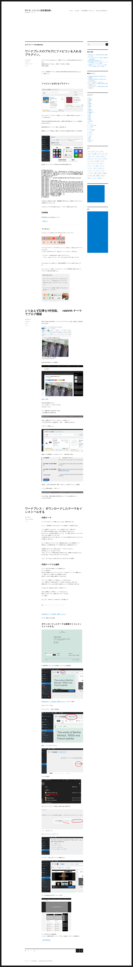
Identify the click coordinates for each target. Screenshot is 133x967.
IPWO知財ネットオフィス (87, 10)
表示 (91, 175)
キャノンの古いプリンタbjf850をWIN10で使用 (98, 83)
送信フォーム (91, 139)
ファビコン (31, 63)
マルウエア (90, 134)
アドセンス (90, 124)
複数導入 (98, 175)
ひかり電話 (96, 161)
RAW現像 (94, 153)
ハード (89, 128)
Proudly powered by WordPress (46, 961)
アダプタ (102, 161)
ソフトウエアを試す (92, 125)
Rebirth (53, 217)
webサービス (90, 158)
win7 (89, 116)
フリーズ (89, 168)
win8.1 (89, 118)
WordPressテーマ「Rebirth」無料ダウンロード (54, 614)
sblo (103, 153)
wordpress (27, 61)
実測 (95, 173)
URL (89, 108)
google (89, 100)
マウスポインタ (101, 168)
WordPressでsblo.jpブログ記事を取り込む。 (97, 76)
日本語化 (104, 173)
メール (89, 135)
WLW (89, 119)
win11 (89, 115)
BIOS (89, 151)
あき (100, 82)
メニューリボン (97, 170)
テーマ (97, 163)
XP (88, 161)
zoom (91, 161)
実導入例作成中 (46, 940)
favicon (26, 63)
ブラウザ (90, 132)
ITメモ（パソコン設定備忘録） (38, 10)
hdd (89, 102)
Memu (101, 151)
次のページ (81, 952)
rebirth (26, 323)
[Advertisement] (66, 31)
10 (34, 951)
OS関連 (89, 103)
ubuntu (90, 106)
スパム (93, 163)
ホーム (71, 10)
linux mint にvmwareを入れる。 (95, 60)
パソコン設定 (95, 166)
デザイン (102, 163)
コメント (27, 65)
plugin (89, 153)
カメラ (89, 163)
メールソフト (90, 173)
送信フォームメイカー (92, 178)
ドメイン (89, 166)
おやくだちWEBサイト (102, 10)
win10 (89, 113)
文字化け (99, 173)
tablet (89, 105)
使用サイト (45, 221)
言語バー (103, 175)
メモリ (102, 170)
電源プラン (100, 178)
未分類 (31, 519)
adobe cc (90, 99)
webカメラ (103, 156)
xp (88, 122)
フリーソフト (91, 131)
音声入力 (90, 141)
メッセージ (90, 170)
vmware (90, 109)
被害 (94, 175)
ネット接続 (90, 126)
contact (77, 10)
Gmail (97, 151)
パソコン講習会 (91, 129)
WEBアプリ (90, 110)
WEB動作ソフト (91, 112)
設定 (89, 138)
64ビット (90, 97)
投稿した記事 (45, 399)
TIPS (106, 153)
